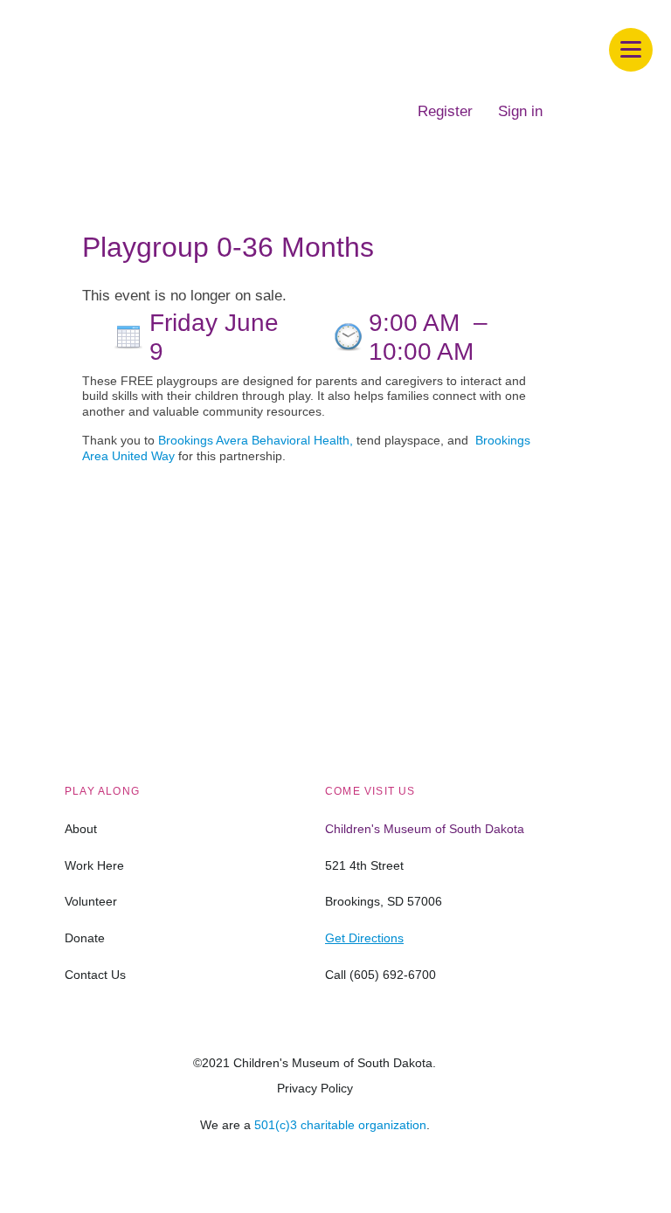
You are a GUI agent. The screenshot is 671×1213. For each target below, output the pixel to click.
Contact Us (95, 975)
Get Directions (364, 938)
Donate (85, 938)
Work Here (94, 865)
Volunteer (91, 901)
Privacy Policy (315, 1088)
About (81, 829)
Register (445, 111)
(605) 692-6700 (392, 975)
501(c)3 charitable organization (340, 1125)
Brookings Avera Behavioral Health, (255, 440)
